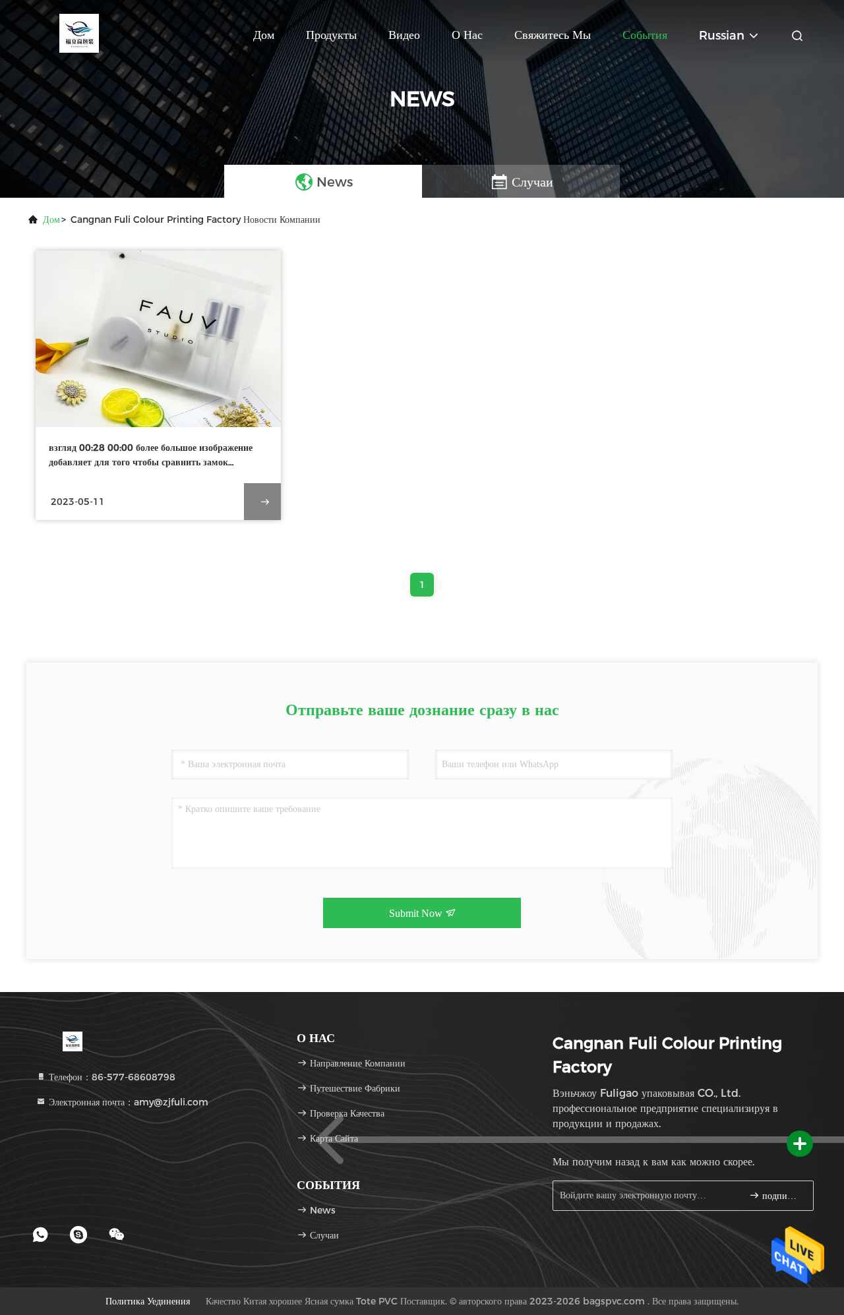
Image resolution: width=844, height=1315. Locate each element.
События (644, 35)
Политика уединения (148, 1301)
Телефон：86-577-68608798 (110, 1077)
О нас (467, 35)
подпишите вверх (781, 1196)
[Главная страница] (79, 33)
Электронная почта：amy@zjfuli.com (127, 1102)
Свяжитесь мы (552, 35)
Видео (404, 35)
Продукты (331, 35)
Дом (263, 35)
